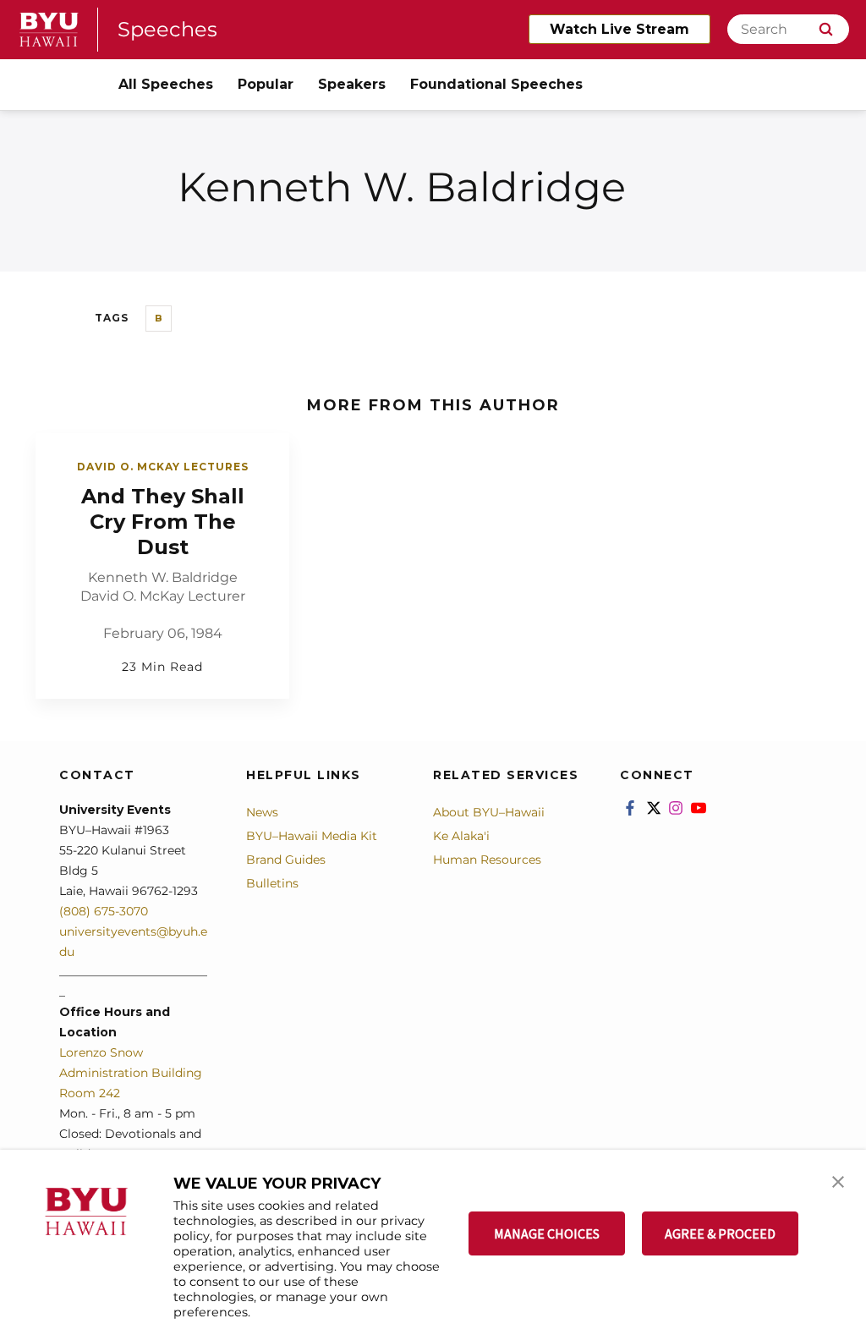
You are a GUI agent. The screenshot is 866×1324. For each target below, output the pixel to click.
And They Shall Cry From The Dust (162, 521)
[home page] (49, 30)
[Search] (826, 29)
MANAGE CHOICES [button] (547, 1233)
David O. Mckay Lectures (163, 466)
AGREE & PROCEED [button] (720, 1233)
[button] (838, 1180)
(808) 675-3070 (103, 911)
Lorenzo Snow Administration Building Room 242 (130, 1073)
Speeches (167, 29)
